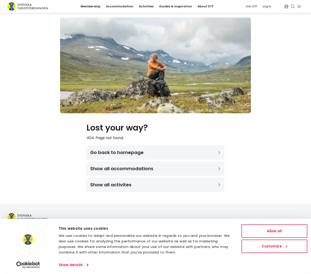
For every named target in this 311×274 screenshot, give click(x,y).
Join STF (251, 6)
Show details (71, 264)
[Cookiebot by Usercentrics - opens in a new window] (28, 265)
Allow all (274, 231)
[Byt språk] (286, 6)
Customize (272, 246)
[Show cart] (300, 6)
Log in (267, 6)
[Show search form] (293, 6)
